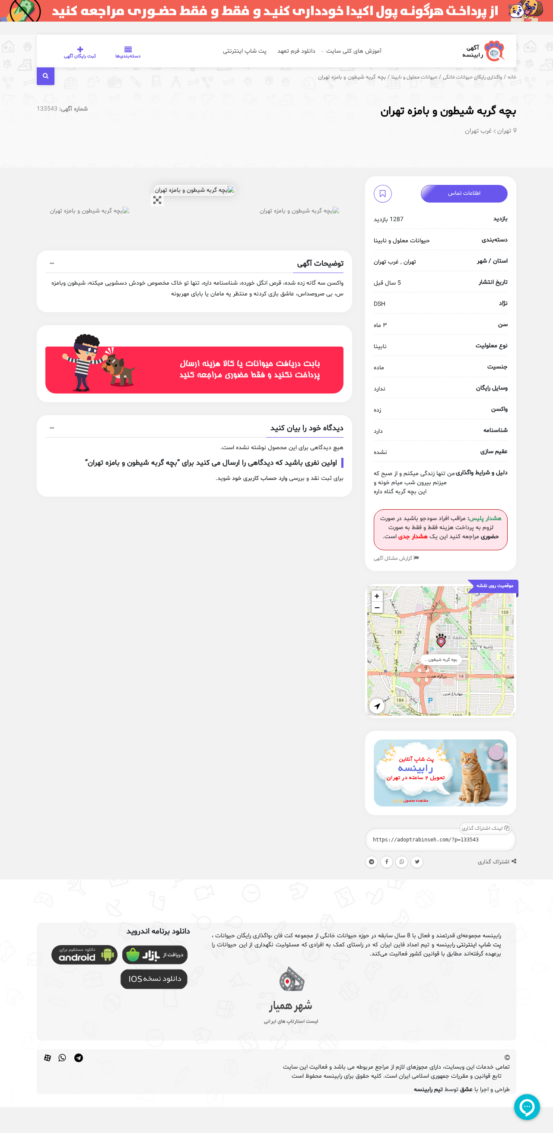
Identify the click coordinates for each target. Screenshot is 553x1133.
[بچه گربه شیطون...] (440, 642)
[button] (194, 264)
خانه (512, 77)
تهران (504, 131)
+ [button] (377, 595)
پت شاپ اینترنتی (245, 51)
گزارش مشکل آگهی (393, 558)
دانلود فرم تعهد (296, 51)
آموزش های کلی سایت (353, 51)
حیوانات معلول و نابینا (414, 77)
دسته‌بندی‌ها (127, 56)
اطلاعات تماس (464, 193)
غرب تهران (478, 131)
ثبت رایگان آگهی (80, 56)
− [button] (377, 607)
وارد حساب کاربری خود (259, 478)
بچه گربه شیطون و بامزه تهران (448, 111)
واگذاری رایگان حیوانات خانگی (472, 77)
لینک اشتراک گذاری (483, 828)
